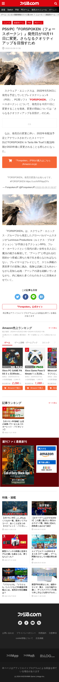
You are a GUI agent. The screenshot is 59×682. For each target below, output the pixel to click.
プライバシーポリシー (26, 632)
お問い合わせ (8, 632)
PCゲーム (25, 9)
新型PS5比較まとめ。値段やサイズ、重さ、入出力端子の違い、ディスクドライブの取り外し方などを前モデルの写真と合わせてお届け (44, 588)
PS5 (17, 9)
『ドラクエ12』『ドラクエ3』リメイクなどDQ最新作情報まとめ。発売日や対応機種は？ (14, 588)
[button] (46, 455)
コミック (46, 342)
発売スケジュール (39, 9)
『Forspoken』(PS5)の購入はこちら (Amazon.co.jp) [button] (32, 162)
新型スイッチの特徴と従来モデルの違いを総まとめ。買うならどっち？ (14, 554)
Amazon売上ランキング (17, 328)
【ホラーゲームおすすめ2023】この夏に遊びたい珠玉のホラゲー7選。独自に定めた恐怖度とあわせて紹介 (44, 521)
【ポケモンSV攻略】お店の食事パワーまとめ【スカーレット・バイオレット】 (13, 425)
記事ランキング (11, 403)
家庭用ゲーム (50, 14)
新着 (3, 9)
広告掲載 (39, 638)
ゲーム (7, 342)
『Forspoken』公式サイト (29, 306)
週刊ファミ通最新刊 (14, 441)
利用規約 (42, 632)
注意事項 (53, 632)
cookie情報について (24, 638)
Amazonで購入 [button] (14, 387)
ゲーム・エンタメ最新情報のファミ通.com (17, 14)
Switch (10, 9)
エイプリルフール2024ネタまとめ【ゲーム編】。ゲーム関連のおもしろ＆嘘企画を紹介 (44, 555)
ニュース (39, 14)
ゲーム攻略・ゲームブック (26, 342)
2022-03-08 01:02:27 (46, 187)
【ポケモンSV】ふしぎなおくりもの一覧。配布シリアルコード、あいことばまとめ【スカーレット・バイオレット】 (14, 521)
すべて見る (53, 328)
